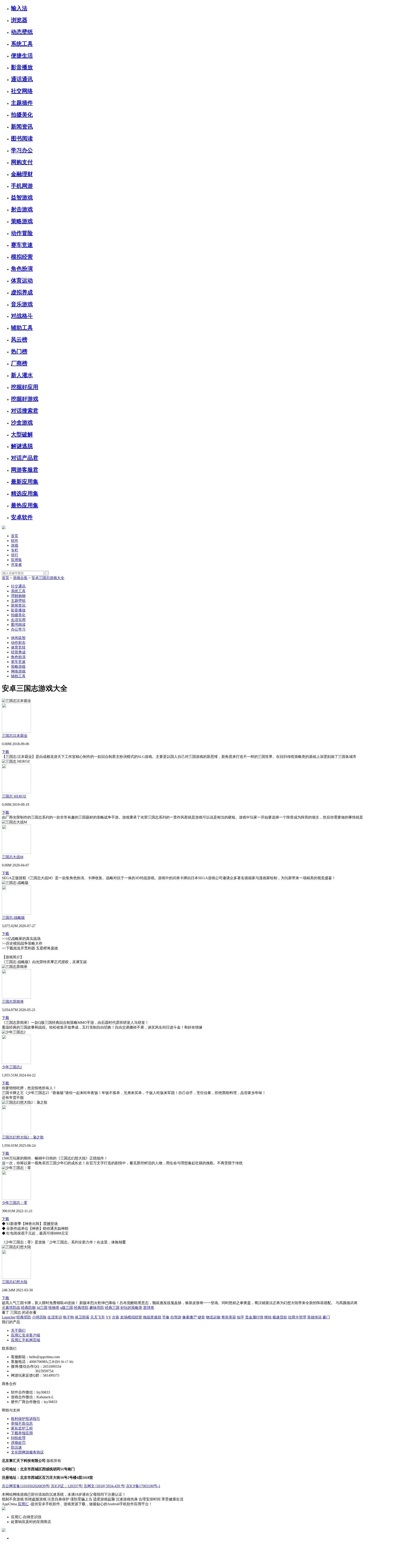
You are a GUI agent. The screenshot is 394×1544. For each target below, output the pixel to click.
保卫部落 (82, 1317)
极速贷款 (279, 1317)
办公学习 (18, 629)
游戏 (14, 545)
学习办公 (22, 150)
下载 (5, 752)
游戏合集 (20, 578)
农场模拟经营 (131, 1317)
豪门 (326, 1317)
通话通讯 (22, 79)
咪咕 (268, 1317)
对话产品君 (24, 458)
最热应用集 (24, 505)
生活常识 (54, 1317)
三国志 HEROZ (14, 796)
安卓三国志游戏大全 (47, 578)
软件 (14, 541)
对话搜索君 (24, 411)
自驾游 (175, 1317)
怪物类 (53, 1308)
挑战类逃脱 (152, 1317)
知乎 (240, 1317)
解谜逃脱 (22, 446)
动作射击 (18, 643)
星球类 (148, 1308)
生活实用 (18, 620)
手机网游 (22, 186)
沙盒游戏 (22, 423)
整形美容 (228, 1317)
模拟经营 (22, 257)
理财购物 (18, 596)
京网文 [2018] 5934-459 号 (104, 1486)
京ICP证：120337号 (66, 1486)
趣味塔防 (96, 1308)
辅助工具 (22, 328)
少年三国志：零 (14, 1203)
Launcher (9, 1317)
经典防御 (28, 1308)
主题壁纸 (18, 601)
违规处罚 (18, 1443)
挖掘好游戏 (24, 399)
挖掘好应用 (24, 387)
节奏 (165, 1317)
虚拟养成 (22, 292)
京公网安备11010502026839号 (25, 1486)
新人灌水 (22, 375)
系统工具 (22, 44)
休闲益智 (18, 638)
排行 (14, 555)
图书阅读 (22, 138)
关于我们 (18, 1330)
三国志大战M (12, 857)
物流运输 (213, 1317)
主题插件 (22, 103)
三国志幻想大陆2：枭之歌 (23, 1137)
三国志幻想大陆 (14, 1282)
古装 (115, 1317)
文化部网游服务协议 (27, 1452)
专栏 (14, 550)
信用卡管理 (297, 1317)
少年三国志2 (12, 1067)
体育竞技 (18, 647)
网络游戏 (18, 671)
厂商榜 (19, 363)
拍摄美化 (22, 115)
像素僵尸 (189, 1317)
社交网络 (22, 91)
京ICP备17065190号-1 (143, 1486)
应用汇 (23, 1504)
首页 (14, 536)
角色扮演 (22, 269)
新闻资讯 (22, 127)
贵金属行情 (254, 1317)
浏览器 (19, 20)
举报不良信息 (22, 1423)
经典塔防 (81, 1308)
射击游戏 (22, 209)
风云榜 (19, 340)
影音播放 (22, 67)
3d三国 (41, 1308)
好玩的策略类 (131, 1308)
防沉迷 (16, 1447)
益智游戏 (22, 197)
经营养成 (18, 652)
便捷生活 (22, 56)
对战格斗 (22, 316)
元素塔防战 (11, 1308)
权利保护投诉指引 (25, 1419)
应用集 (16, 560)
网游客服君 (24, 470)
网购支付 (22, 162)
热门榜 (19, 351)
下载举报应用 (22, 1433)
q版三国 (66, 1308)
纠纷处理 (18, 1438)
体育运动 (22, 280)
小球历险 (39, 1317)
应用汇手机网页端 (25, 1340)
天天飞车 (97, 1317)
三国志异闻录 (13, 1001)
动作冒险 (22, 233)
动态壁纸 (22, 32)
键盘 (201, 1317)
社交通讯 (18, 586)
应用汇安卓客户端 (25, 1335)
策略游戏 (22, 221)
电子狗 (68, 1317)
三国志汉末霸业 (14, 736)
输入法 (19, 8)
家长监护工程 (22, 1428)
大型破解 (22, 434)
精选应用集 (24, 493)
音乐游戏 (22, 304)
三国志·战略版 (13, 918)
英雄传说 (314, 1317)
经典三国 (112, 1308)
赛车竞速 (22, 245)
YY (108, 1317)
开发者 (16, 565)
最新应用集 (24, 482)
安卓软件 (22, 517)
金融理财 (22, 174)
